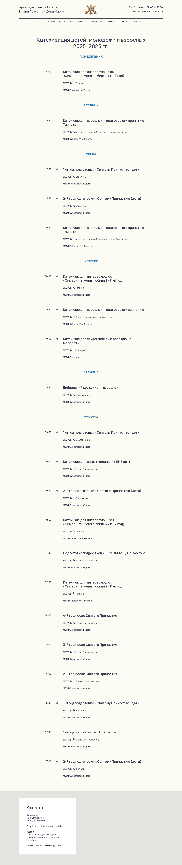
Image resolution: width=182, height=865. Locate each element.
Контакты (97, 21)
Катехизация (137, 21)
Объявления (82, 21)
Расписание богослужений (60, 21)
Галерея (109, 21)
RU (40, 21)
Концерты (122, 21)
